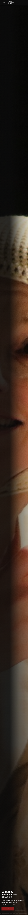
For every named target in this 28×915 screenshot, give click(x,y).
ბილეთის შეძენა (8, 908)
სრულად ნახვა (20, 908)
